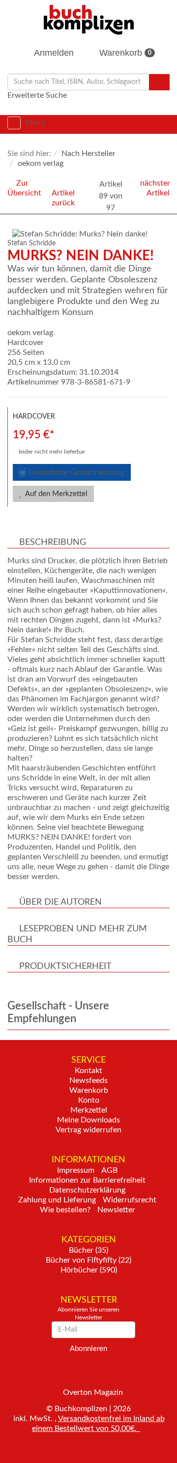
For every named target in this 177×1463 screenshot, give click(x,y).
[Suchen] (159, 82)
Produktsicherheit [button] (65, 966)
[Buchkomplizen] (89, 19)
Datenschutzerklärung (87, 1190)
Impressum (75, 1170)
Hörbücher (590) (88, 1270)
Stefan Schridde (31, 243)
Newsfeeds (88, 1080)
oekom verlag (30, 333)
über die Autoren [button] (60, 902)
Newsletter (116, 1210)
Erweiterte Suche (37, 95)
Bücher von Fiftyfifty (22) (88, 1260)
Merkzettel (88, 1110)
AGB (109, 1170)
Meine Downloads (88, 1120)
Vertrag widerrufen (88, 1130)
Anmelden (53, 53)
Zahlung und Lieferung (57, 1200)
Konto (88, 1100)
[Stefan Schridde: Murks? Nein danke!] (91, 234)
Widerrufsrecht (129, 1200)
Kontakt (88, 1071)
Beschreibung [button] (52, 542)
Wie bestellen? (65, 1210)
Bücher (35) (88, 1250)
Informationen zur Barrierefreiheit (87, 1180)
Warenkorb (124, 53)
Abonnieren (88, 1348)
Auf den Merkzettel (56, 494)
